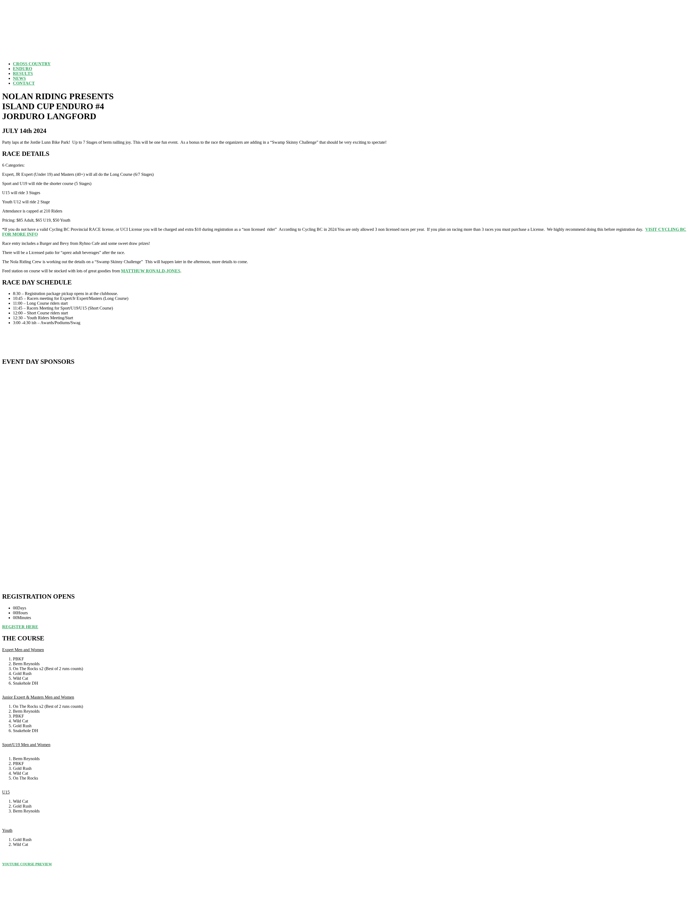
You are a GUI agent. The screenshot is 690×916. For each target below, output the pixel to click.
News (19, 78)
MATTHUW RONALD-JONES (150, 271)
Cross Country (32, 63)
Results (23, 73)
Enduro (22, 68)
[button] (20, 627)
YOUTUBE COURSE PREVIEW (27, 864)
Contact (24, 83)
